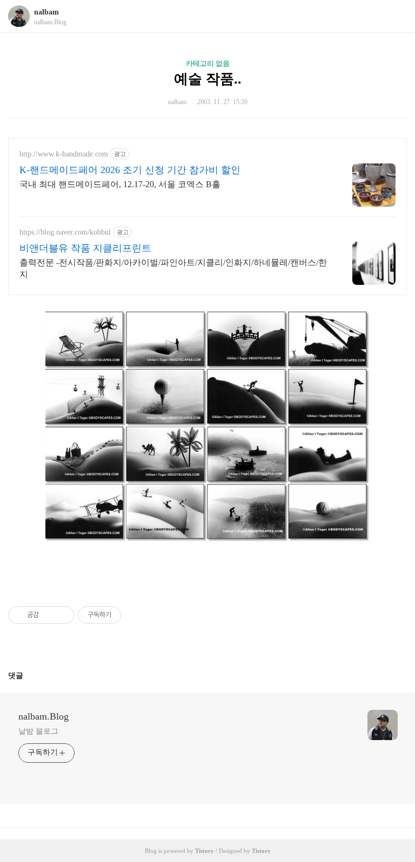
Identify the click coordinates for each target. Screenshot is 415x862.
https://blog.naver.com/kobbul (65, 232)
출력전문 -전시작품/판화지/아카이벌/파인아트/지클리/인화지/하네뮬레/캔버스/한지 (173, 268)
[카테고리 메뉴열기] (396, 16)
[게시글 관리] (62, 615)
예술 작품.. (208, 79)
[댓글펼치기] (27, 675)
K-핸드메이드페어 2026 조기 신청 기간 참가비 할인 (129, 170)
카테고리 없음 (208, 63)
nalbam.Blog (43, 716)
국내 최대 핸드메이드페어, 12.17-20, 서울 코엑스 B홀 (119, 184)
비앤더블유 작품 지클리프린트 (85, 248)
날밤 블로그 (38, 731)
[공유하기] (49, 615)
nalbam (46, 12)
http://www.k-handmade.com (63, 154)
